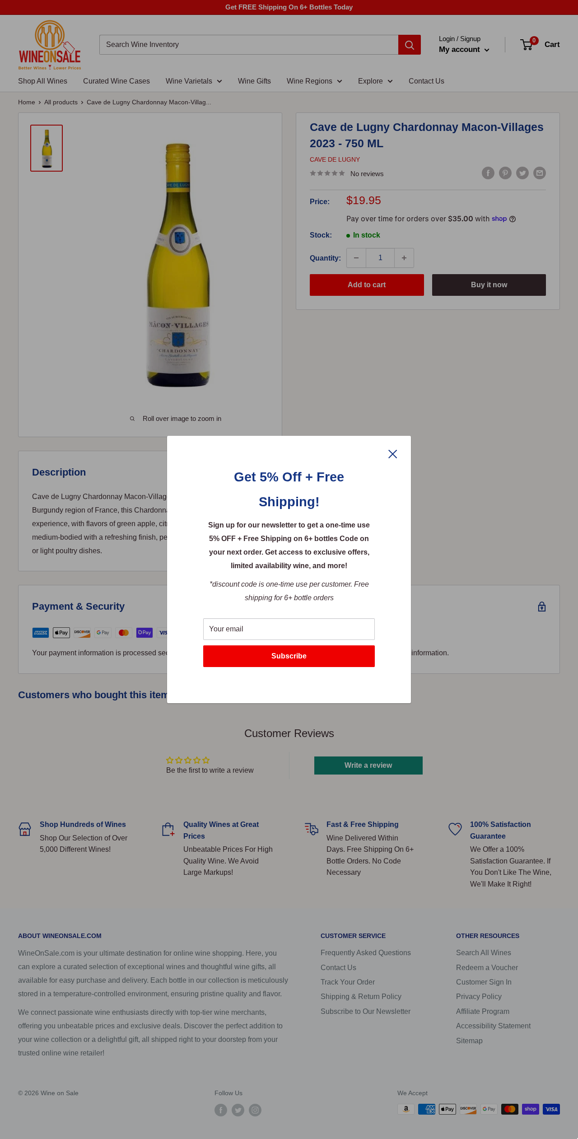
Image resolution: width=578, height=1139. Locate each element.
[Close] (392, 453)
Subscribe (289, 656)
